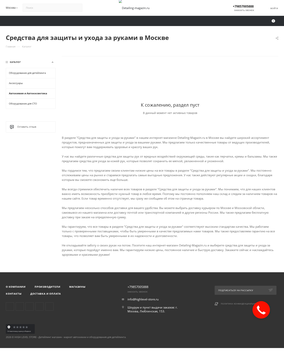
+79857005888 (243, 6)
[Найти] (77, 8)
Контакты (13, 293)
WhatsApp (39, 306)
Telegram (20, 306)
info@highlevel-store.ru (143, 299)
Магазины (77, 286)
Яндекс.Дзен (49, 306)
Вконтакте (10, 306)
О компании (16, 286)
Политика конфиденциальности (241, 303)
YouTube (30, 306)
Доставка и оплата (45, 293)
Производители (47, 286)
